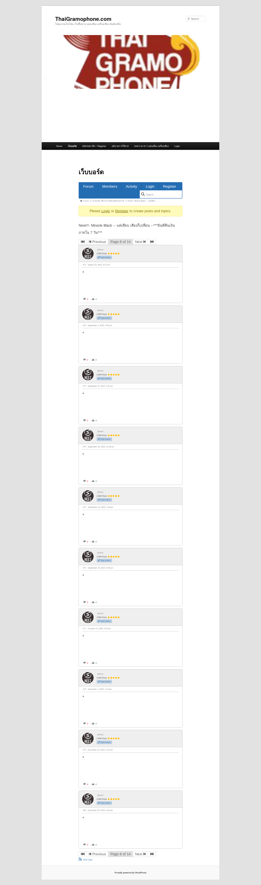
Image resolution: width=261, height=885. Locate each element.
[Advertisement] (130, 115)
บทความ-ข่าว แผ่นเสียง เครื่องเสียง (151, 146)
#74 (84, 447)
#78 (84, 689)
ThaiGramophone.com (83, 18)
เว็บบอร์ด (72, 146)
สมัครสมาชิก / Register (94, 146)
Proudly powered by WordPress (130, 872)
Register (169, 186)
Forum (88, 186)
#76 (84, 568)
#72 (84, 325)
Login (177, 146)
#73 (84, 386)
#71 (84, 265)
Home (59, 146)
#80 (84, 810)
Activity (131, 186)
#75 (84, 507)
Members (109, 186)
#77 (84, 628)
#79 (84, 750)
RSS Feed (87, 860)
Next (139, 242)
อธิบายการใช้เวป (120, 146)
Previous (98, 242)
